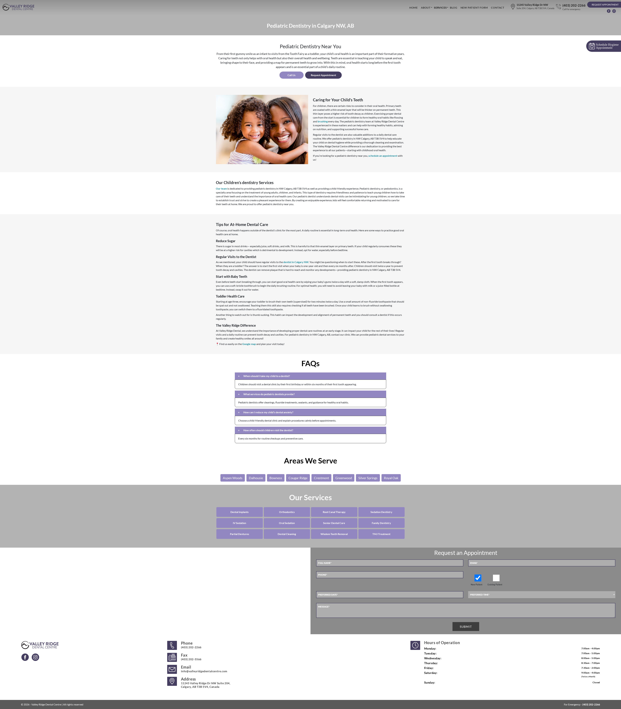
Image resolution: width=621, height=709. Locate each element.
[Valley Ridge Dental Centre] (19, 7)
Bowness (275, 478)
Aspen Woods (232, 478)
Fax (191, 657)
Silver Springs (367, 478)
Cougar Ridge (298, 478)
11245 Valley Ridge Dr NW (535, 6)
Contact (497, 7)
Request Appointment (605, 4)
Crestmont (321, 478)
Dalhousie (256, 478)
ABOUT (426, 7)
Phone (191, 645)
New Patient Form (474, 7)
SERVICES (440, 7)
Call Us (291, 75)
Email (204, 669)
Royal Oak (391, 478)
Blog (453, 7)
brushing (323, 121)
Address (205, 682)
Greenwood (343, 478)
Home (413, 7)
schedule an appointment (382, 155)
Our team (221, 188)
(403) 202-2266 (574, 7)
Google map (249, 343)
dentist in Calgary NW (296, 262)
